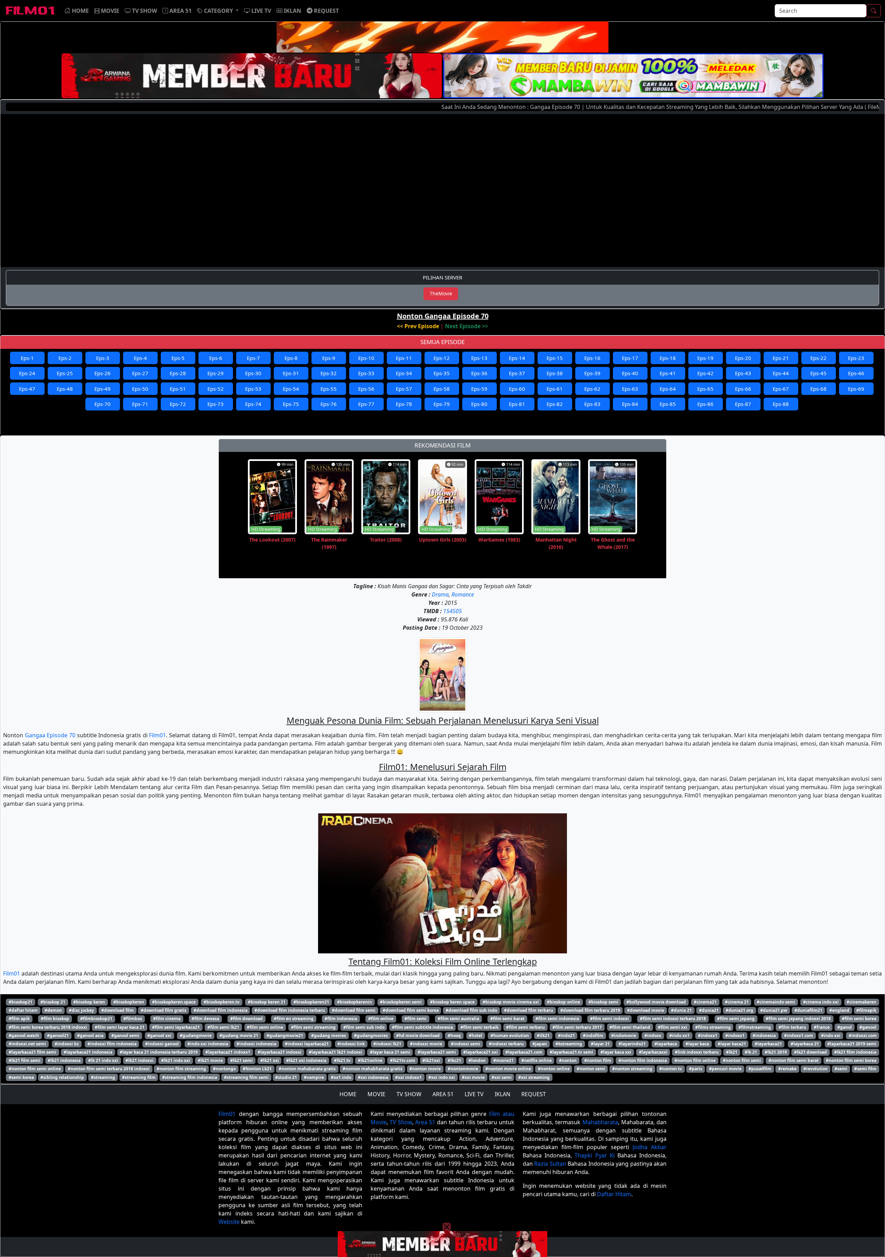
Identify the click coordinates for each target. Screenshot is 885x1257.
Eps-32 (328, 373)
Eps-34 (404, 373)
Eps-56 (366, 388)
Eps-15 (555, 357)
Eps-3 (102, 357)
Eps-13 (479, 357)
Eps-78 (404, 403)
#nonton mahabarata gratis (307, 1069)
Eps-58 (442, 388)
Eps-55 (328, 388)
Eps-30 (253, 373)
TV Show (401, 1122)
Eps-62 (592, 388)
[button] (217, 11)
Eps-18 (668, 357)
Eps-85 (668, 403)
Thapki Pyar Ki (594, 1155)
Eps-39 (592, 373)
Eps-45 (818, 373)
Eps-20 (743, 357)
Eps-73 (215, 403)
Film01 (157, 735)
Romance (462, 594)
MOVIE (376, 1094)
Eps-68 (818, 388)
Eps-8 (291, 357)
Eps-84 (630, 403)
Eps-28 (178, 373)
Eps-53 (253, 388)
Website (229, 1222)
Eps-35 (442, 373)
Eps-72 (178, 403)
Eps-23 (856, 357)
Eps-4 (140, 357)
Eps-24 (27, 373)
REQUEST (533, 1094)
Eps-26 (102, 373)
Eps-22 (818, 357)
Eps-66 (743, 388)
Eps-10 (366, 357)
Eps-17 (630, 357)
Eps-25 (65, 373)
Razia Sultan (550, 1163)
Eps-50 (140, 388)
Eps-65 (705, 388)
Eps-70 (102, 403)
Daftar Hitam (614, 1194)
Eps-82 (555, 403)
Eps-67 (781, 388)
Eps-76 (328, 403)
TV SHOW (409, 1094)
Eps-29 (215, 373)
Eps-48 (65, 388)
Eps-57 (404, 388)
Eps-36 (479, 373)
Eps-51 (178, 388)
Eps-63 (630, 388)
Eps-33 (366, 373)
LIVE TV (474, 1094)
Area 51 (425, 1122)
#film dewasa (205, 1019)
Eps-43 (743, 373)
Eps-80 (479, 403)
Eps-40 (630, 373)
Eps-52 (215, 388)
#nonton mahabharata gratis (372, 1069)
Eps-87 (743, 403)
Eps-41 (668, 373)
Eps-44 (781, 373)
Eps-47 (27, 388)
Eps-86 (705, 403)
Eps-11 (404, 357)
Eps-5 (178, 357)
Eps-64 (668, 388)
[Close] (446, 56)
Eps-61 (555, 388)
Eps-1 (27, 357)
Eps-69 (856, 388)
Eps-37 (517, 373)
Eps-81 (517, 403)
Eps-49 (102, 388)
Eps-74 (253, 403)
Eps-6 (215, 357)
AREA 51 (443, 1094)
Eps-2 (65, 357)
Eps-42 (705, 373)
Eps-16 (592, 357)
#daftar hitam (23, 1010)
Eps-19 (705, 357)
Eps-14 (517, 357)
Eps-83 (592, 403)
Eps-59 (479, 388)
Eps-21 (781, 357)
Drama (440, 594)
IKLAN (502, 1094)
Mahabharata (600, 1122)
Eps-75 (291, 403)
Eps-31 (291, 373)
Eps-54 (291, 388)
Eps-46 (856, 373)
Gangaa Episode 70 (50, 735)
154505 (452, 611)
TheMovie (441, 293)
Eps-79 (442, 403)
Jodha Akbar (650, 1147)
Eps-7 (253, 357)
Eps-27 (140, 373)
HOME (347, 1094)
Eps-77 (366, 403)
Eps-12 (442, 357)
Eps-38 (555, 373)
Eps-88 (781, 403)
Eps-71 (140, 403)
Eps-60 (517, 388)
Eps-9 (328, 357)
